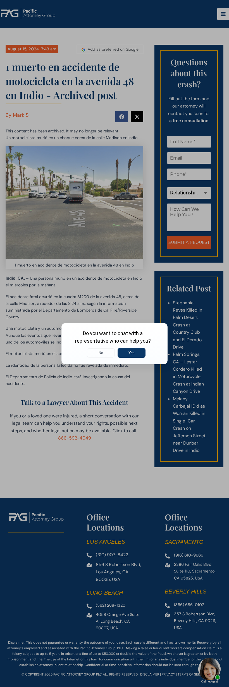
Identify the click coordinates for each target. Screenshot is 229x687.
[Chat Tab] (114, 343)
